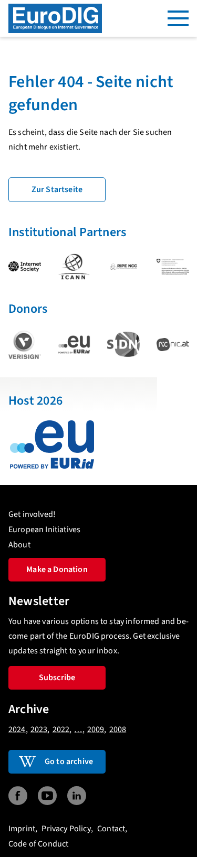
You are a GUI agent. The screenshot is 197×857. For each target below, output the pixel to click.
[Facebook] (17, 795)
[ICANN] (74, 266)
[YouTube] (47, 795)
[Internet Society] (24, 266)
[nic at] (173, 344)
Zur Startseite (57, 189)
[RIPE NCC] (123, 266)
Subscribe (57, 677)
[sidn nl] (123, 344)
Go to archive (69, 761)
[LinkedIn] (76, 795)
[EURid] (74, 344)
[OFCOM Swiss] (173, 266)
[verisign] (24, 344)
